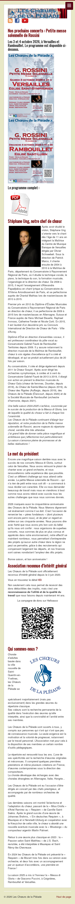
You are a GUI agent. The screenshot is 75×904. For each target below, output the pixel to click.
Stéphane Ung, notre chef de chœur (35, 221)
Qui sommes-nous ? (23, 649)
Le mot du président (23, 453)
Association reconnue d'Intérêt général (37, 565)
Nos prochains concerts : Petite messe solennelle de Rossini (37, 32)
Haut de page (63, 896)
